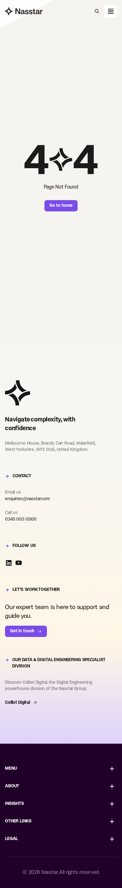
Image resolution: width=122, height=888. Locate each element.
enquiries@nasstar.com (27, 499)
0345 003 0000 (21, 519)
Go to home (61, 206)
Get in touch (22, 631)
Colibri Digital (17, 703)
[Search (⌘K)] (97, 11)
